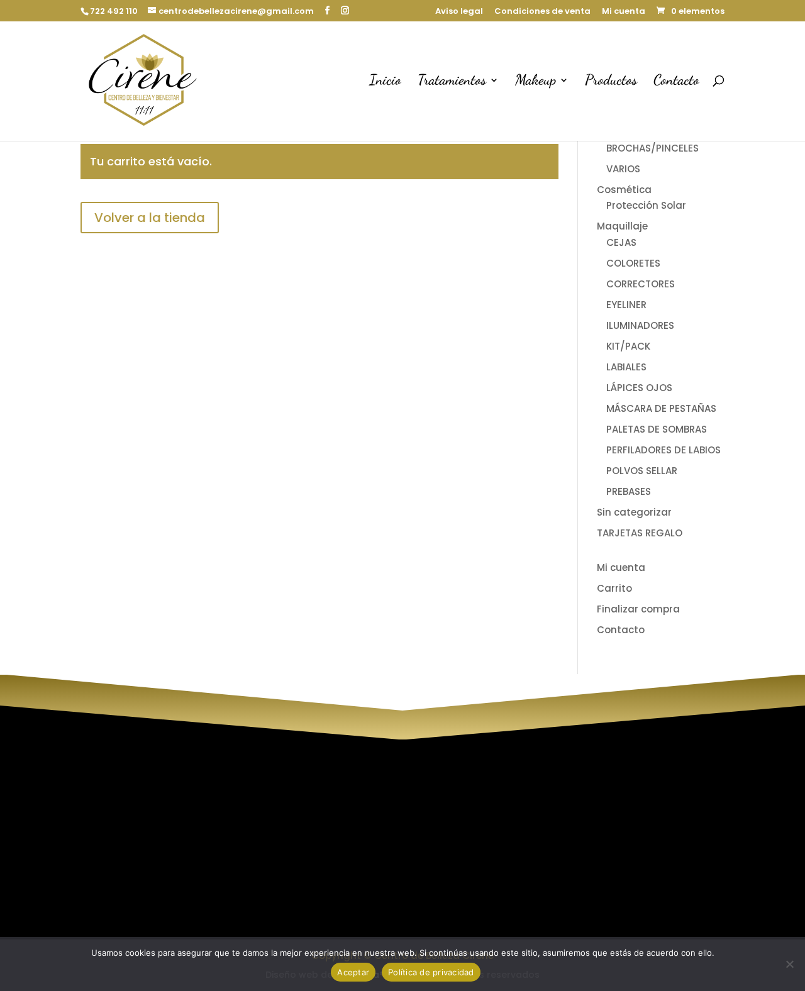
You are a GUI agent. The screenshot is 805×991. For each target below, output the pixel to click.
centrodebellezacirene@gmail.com (527, 867)
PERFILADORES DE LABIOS (663, 450)
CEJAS (621, 242)
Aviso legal (459, 12)
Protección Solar (646, 205)
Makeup (535, 81)
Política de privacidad (431, 972)
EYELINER (626, 304)
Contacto (676, 81)
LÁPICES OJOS (639, 387)
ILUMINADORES (640, 325)
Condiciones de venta (542, 12)
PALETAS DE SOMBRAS (656, 429)
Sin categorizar (634, 512)
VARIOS (623, 168)
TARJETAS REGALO (639, 533)
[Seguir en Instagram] (619, 802)
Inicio (385, 81)
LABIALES (626, 367)
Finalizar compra (638, 609)
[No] (789, 964)
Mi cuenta (623, 12)
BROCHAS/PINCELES (652, 148)
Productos (611, 81)
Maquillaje (622, 226)
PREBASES (628, 491)
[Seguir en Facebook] (645, 802)
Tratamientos (452, 81)
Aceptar (353, 972)
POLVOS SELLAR (641, 470)
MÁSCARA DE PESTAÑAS (661, 408)
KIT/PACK (628, 346)
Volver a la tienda (149, 217)
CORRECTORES (640, 284)
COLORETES (633, 263)
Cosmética (624, 189)
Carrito (614, 588)
